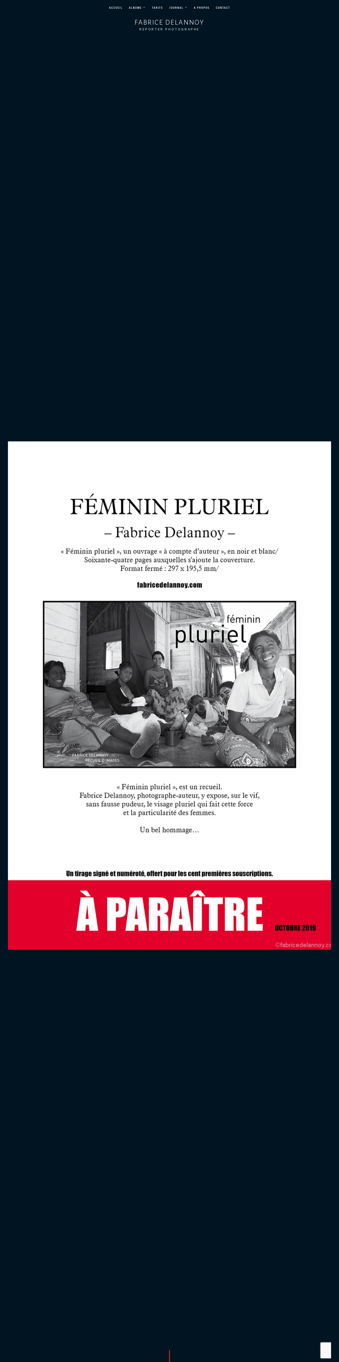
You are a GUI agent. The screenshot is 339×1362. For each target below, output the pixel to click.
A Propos (201, 7)
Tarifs (157, 7)
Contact (223, 7)
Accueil (116, 7)
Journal (176, 7)
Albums (135, 7)
